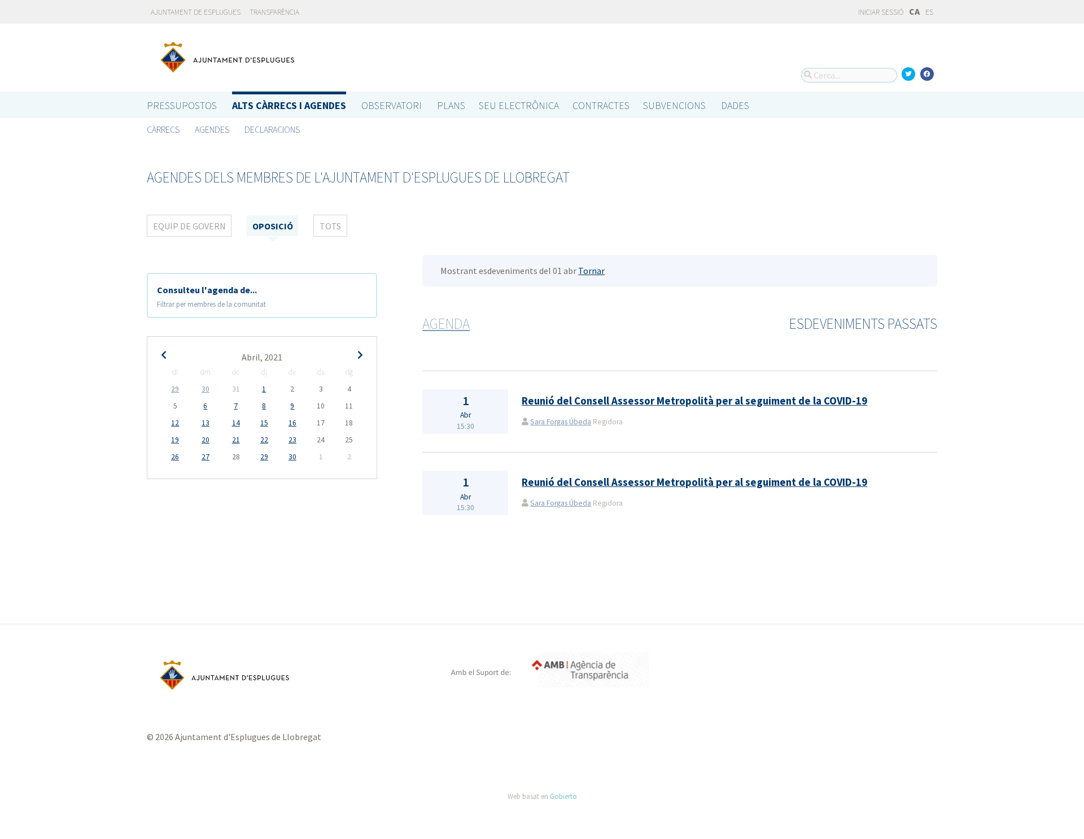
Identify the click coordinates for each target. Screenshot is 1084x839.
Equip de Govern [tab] (189, 226)
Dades (735, 105)
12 (175, 423)
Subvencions (674, 105)
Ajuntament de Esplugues (196, 12)
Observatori (391, 105)
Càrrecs (163, 129)
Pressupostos (182, 105)
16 (292, 423)
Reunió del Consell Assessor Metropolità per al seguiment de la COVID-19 (694, 400)
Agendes (212, 129)
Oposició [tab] (272, 226)
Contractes (601, 105)
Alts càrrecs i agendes (289, 105)
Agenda (446, 324)
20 (205, 440)
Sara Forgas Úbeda (560, 422)
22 (264, 440)
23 (292, 440)
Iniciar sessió (880, 12)
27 (205, 457)
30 (205, 389)
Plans (451, 105)
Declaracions (272, 129)
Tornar (591, 270)
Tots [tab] (330, 226)
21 (236, 440)
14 (236, 423)
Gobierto (563, 796)
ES (929, 12)
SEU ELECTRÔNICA (519, 105)
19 (175, 440)
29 (175, 389)
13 (205, 423)
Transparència (274, 12)
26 (175, 457)
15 (264, 423)
